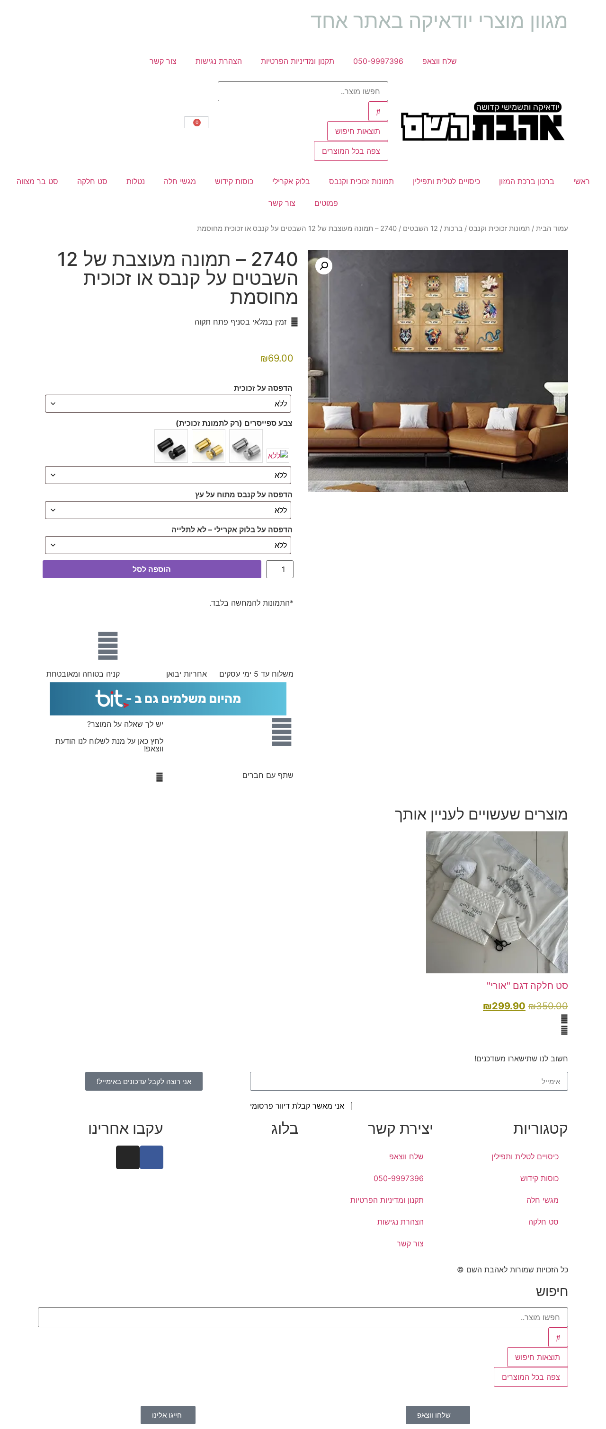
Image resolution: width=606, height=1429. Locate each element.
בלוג (284, 1128)
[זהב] (208, 446)
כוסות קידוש (234, 181)
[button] (323, 265)
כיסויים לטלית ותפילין (446, 181)
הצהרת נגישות (219, 61)
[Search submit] (378, 111)
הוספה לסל (152, 569)
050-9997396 (378, 61)
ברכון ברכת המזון (526, 181)
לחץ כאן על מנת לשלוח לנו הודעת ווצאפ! (109, 744)
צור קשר (163, 61)
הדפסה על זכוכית (263, 388)
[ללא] (278, 455)
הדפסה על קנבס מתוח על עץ (244, 494)
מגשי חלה (180, 181)
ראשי (581, 181)
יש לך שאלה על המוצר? (125, 724)
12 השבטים (420, 228)
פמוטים (326, 203)
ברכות (453, 228)
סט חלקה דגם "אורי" (527, 985)
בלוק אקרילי (291, 181)
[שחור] (171, 446)
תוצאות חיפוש (357, 131)
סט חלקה (92, 181)
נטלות (135, 181)
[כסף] (246, 446)
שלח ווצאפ (439, 61)
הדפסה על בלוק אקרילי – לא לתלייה (232, 529)
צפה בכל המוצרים (351, 151)
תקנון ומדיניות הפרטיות (297, 61)
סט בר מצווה (37, 181)
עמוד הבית (552, 228)
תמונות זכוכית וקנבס (361, 181)
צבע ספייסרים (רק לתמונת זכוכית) (234, 423)
